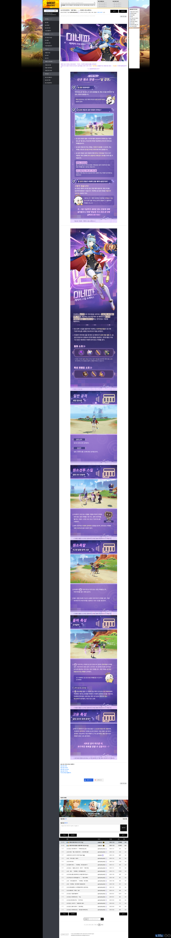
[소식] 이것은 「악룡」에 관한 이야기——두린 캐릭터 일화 (77, 852)
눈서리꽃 (132, 23)
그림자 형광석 (133, 26)
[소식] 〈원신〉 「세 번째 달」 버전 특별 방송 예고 (76, 871)
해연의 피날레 (133, 13)
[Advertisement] (94, 21)
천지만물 (132, 15)
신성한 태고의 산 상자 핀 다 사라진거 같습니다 (75, 855)
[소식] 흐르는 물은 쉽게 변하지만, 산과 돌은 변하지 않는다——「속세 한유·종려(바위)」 (78, 874)
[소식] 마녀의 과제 (70, 861)
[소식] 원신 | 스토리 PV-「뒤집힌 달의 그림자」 (76, 903)
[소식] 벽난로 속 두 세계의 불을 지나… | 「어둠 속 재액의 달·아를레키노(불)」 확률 (78, 877)
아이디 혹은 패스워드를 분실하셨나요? (50, 14)
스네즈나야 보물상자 (69, 5)
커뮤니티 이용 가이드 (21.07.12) (75, 842)
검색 (102, 919)
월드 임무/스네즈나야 (134, 11)
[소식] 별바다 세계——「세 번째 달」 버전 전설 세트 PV (77, 864)
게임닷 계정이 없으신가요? (49, 13)
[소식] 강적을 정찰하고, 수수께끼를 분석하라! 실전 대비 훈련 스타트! (78, 887)
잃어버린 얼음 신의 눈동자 (88, 5)
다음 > (102, 924)
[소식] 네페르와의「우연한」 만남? (73, 890)
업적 (131, 16)
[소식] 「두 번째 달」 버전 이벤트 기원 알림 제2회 (76, 884)
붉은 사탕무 (132, 19)
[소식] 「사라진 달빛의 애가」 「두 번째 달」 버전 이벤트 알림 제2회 (78, 880)
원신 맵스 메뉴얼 (133, 21)
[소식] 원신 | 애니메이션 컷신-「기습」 (74, 896)
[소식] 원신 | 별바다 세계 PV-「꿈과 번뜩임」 (75, 906)
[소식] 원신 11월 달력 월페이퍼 (72, 893)
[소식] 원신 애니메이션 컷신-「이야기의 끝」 (75, 900)
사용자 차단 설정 (123, 16)
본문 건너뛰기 (100, 12)
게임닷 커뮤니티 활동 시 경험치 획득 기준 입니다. (78, 845)
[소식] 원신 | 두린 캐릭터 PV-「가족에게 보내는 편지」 (77, 848)
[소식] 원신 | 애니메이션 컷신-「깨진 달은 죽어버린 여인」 (78, 909)
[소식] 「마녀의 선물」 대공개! (72, 858)
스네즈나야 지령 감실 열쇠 (135, 18)
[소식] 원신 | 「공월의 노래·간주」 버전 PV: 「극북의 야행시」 (78, 868)
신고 (104, 12)
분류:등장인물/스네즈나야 (78, 5)
